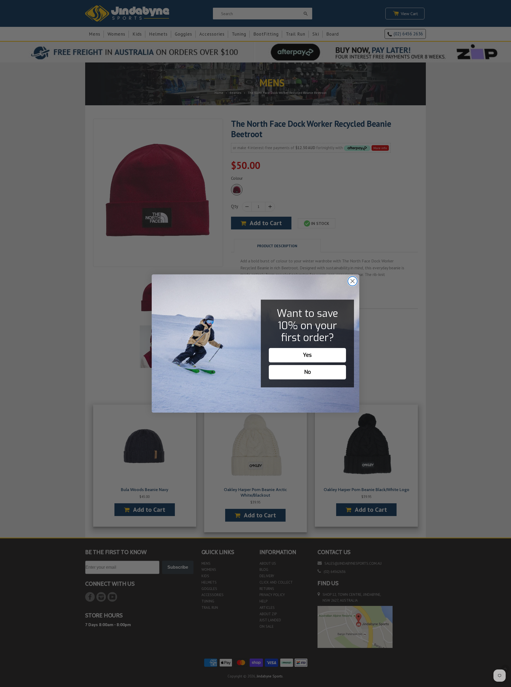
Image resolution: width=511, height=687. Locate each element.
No (307, 372)
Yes (307, 355)
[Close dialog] (352, 281)
